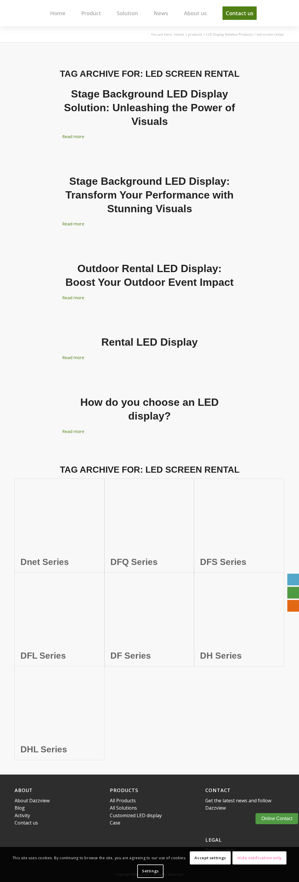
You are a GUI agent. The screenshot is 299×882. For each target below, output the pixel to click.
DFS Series (223, 562)
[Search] (274, 13)
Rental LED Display (149, 342)
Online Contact (276, 818)
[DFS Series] (239, 515)
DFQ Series (134, 562)
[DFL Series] (59, 609)
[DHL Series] (59, 702)
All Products (123, 800)
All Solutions (123, 808)
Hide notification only (259, 857)
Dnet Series (44, 562)
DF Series (130, 655)
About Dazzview (32, 800)
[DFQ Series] (149, 515)
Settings (150, 871)
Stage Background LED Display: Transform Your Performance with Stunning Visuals (149, 195)
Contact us (26, 823)
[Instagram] (236, 820)
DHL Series (43, 749)
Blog (20, 808)
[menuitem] (57, 13)
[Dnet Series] (59, 515)
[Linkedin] (218, 820)
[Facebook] (209, 820)
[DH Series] (239, 609)
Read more (73, 136)
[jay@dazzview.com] (293, 579)
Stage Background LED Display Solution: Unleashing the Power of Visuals (149, 107)
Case (115, 823)
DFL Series (43, 655)
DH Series (221, 655)
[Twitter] (244, 820)
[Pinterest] (253, 820)
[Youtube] (227, 820)
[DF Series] (149, 609)
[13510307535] (293, 593)
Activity (22, 815)
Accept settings (210, 857)
